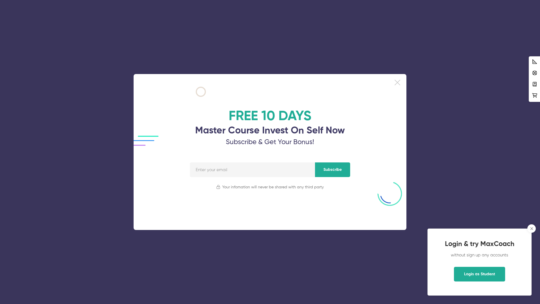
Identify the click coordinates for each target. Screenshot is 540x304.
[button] (397, 82)
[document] (270, 152)
